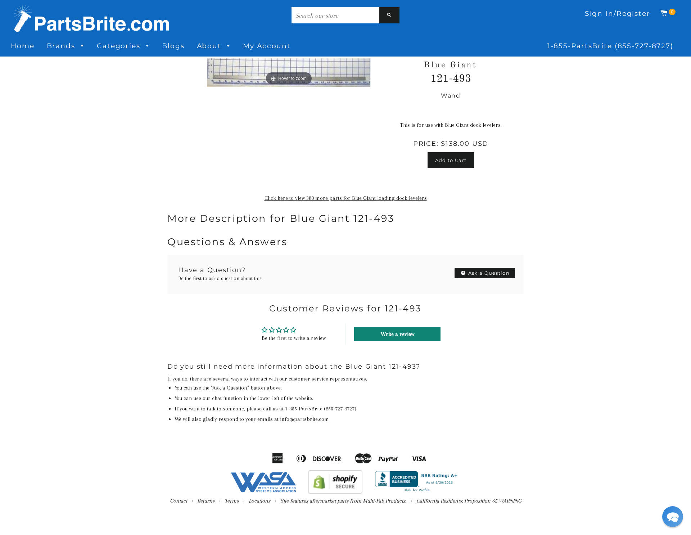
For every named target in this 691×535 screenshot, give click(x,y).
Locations (259, 501)
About (210, 46)
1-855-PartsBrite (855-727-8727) (610, 46)
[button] (672, 516)
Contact (178, 501)
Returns (205, 501)
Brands (62, 46)
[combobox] (335, 15)
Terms (232, 501)
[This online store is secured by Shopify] (335, 492)
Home (23, 46)
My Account (267, 46)
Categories (120, 46)
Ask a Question (488, 273)
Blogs (173, 46)
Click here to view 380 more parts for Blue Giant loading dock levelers (346, 198)
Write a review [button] (397, 334)
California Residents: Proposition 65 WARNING (468, 501)
